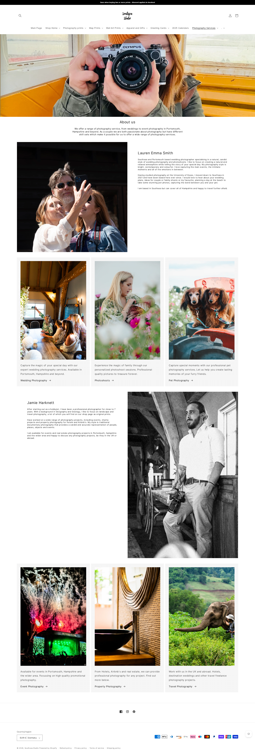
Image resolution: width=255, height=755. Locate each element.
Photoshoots (102, 380)
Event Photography (32, 686)
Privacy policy (81, 748)
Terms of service (97, 748)
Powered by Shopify (48, 748)
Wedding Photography (34, 380)
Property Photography (108, 686)
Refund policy (66, 748)
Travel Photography (180, 686)
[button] (20, 15)
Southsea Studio (32, 748)
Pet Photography (179, 380)
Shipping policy (114, 748)
